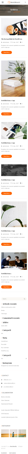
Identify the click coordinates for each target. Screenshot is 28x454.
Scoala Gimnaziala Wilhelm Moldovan (10, 410)
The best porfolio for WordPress (11, 39)
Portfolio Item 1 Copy (8, 100)
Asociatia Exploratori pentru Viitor (9, 417)
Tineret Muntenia (5, 400)
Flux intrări (3, 344)
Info (2, 333)
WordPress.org (4, 351)
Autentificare (4, 341)
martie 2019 (4, 326)
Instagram (12, 453)
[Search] (24, 298)
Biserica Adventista (5, 397)
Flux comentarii (5, 347)
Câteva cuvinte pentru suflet (8, 307)
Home (9, 12)
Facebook (4, 453)
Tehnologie (4, 313)
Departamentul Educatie (7, 404)
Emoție (3, 310)
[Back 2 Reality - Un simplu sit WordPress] (14, 2)
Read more (6, 52)
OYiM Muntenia (5, 413)
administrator (6, 42)
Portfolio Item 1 (6, 273)
